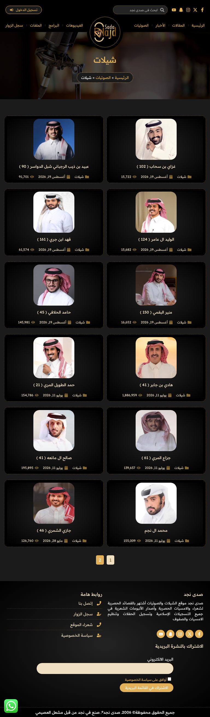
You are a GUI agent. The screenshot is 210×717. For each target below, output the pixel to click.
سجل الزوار (14, 25)
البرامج (54, 25)
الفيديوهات (74, 25)
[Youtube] (174, 10)
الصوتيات (141, 25)
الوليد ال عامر (162, 239)
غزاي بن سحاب (163, 166)
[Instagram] (188, 10)
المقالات (178, 25)
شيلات (181, 177)
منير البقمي (162, 312)
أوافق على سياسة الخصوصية (146, 680)
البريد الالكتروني (160, 659)
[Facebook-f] (202, 10)
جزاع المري (161, 457)
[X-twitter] (195, 10)
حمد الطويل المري (59, 384)
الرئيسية (198, 25)
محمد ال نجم (156, 530)
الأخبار (160, 25)
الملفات (36, 25)
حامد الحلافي (59, 312)
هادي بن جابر (161, 384)
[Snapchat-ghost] (181, 10)
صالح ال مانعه (59, 457)
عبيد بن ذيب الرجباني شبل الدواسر (59, 166)
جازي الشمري (59, 530)
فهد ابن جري (60, 239)
